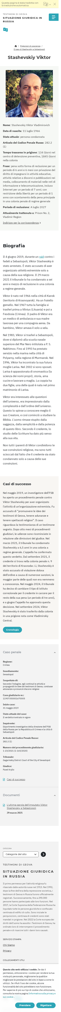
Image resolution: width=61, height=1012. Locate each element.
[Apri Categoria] (43, 854)
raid (41, 257)
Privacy (7, 950)
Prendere (25, 1005)
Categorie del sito (16, 854)
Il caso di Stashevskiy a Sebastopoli (29, 49)
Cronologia (12, 629)
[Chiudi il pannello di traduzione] (55, 4)
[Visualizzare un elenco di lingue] (47, 4)
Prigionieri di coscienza (30, 46)
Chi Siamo (9, 945)
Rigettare (46, 1005)
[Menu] (54, 17)
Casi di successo (16, 779)
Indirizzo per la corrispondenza (21, 222)
